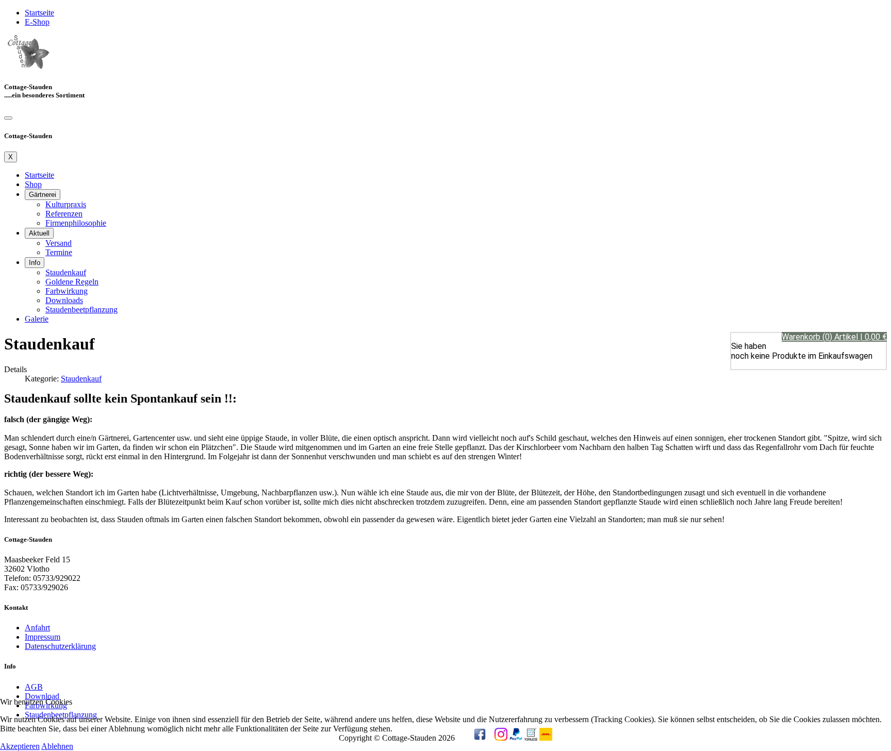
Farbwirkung (66, 291)
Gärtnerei (42, 194)
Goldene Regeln (71, 281)
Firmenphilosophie (75, 223)
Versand (58, 243)
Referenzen (63, 213)
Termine (58, 252)
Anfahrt (37, 627)
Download (42, 696)
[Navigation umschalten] (8, 118)
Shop (33, 184)
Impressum (42, 636)
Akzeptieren (20, 746)
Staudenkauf (65, 272)
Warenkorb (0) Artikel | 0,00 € (834, 337)
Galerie (36, 318)
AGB (34, 686)
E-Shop (37, 22)
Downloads (64, 300)
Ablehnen (57, 746)
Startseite (39, 12)
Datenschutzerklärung (60, 646)
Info (34, 262)
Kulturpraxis (65, 204)
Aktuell (39, 233)
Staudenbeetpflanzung (81, 309)
